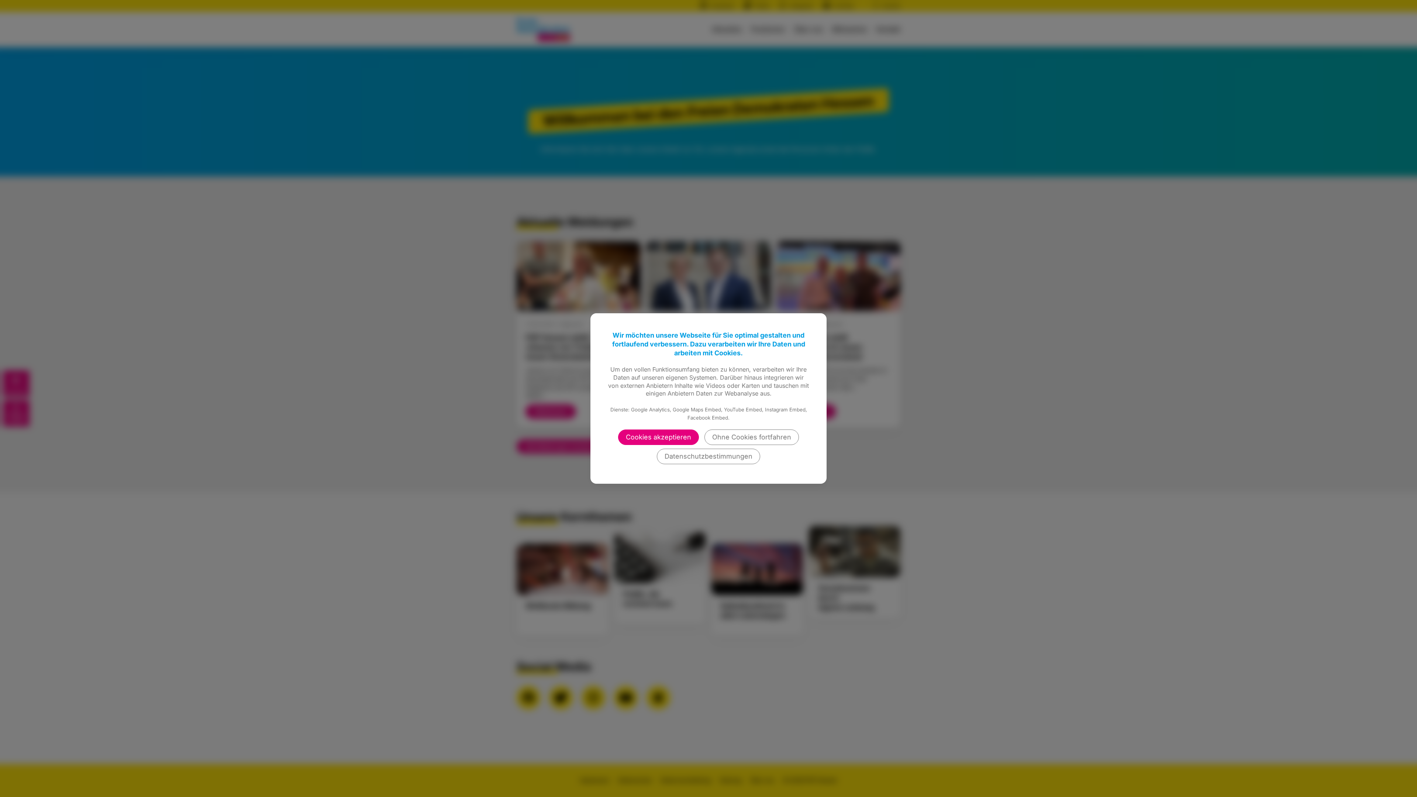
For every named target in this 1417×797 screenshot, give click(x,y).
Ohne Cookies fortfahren (751, 437)
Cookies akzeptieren (658, 437)
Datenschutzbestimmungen (708, 456)
